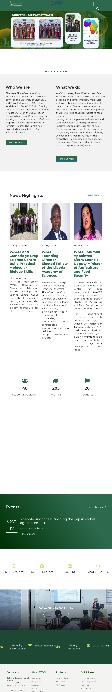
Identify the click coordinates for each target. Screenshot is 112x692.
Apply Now (85, 685)
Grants (34, 688)
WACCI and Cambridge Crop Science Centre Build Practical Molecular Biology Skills (24, 262)
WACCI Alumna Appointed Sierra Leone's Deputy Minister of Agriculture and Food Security (88, 263)
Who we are (36, 678)
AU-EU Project (42, 572)
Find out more (16, 142)
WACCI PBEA (98, 572)
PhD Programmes (88, 678)
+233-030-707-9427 (17, 691)
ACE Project (14, 572)
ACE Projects (61, 682)
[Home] (19, 3)
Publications (86, 688)
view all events (96, 507)
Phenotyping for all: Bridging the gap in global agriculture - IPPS (57, 521)
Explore (56, 614)
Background (36, 682)
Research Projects (63, 678)
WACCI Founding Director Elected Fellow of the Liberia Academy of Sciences (55, 263)
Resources (35, 685)
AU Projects (60, 685)
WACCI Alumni (101, 645)
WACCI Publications (45, 645)
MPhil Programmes (88, 682)
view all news (93, 194)
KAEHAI (70, 572)
